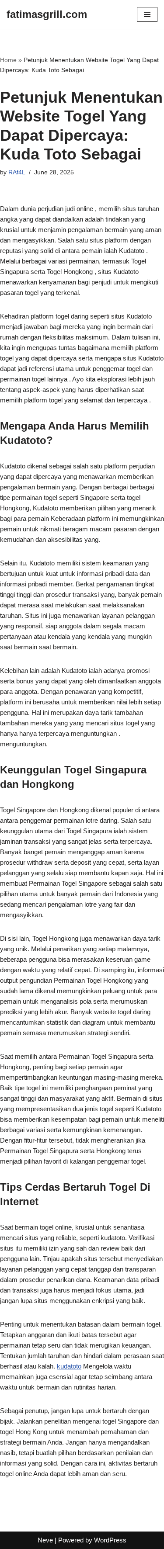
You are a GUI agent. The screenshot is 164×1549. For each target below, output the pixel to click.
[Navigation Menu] (147, 14)
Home (8, 59)
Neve (45, 1540)
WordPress (110, 1540)
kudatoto (69, 1366)
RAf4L (16, 172)
